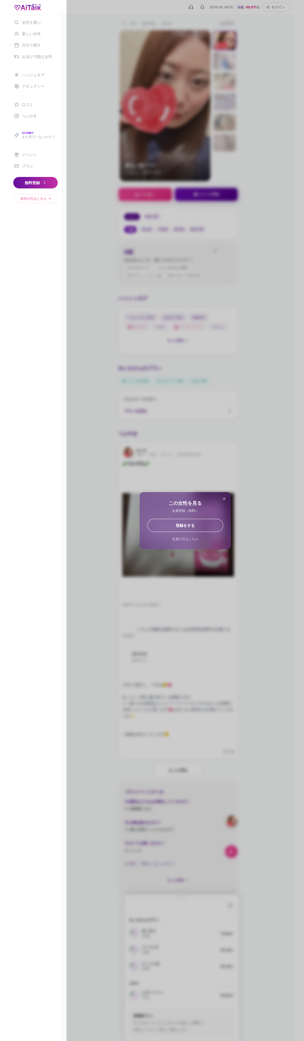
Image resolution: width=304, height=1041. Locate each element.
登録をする (185, 525)
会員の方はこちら (185, 539)
